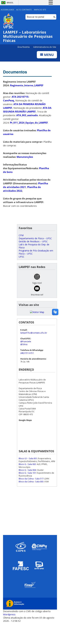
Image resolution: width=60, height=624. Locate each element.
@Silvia (23, 344)
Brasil (10, 2)
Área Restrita (23, 47)
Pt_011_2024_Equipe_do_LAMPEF (29, 122)
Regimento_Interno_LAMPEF (26, 85)
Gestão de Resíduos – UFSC (33, 241)
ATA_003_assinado (27, 115)
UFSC (21, 256)
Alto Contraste (24, 9)
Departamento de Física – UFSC (35, 238)
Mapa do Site (40, 9)
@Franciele (25, 341)
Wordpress (9, 614)
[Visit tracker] (37, 312)
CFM (21, 235)
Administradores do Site (44, 47)
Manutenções (25, 156)
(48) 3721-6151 (27, 353)
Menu (48, 55)
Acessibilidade (7, 9)
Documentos (15, 72)
